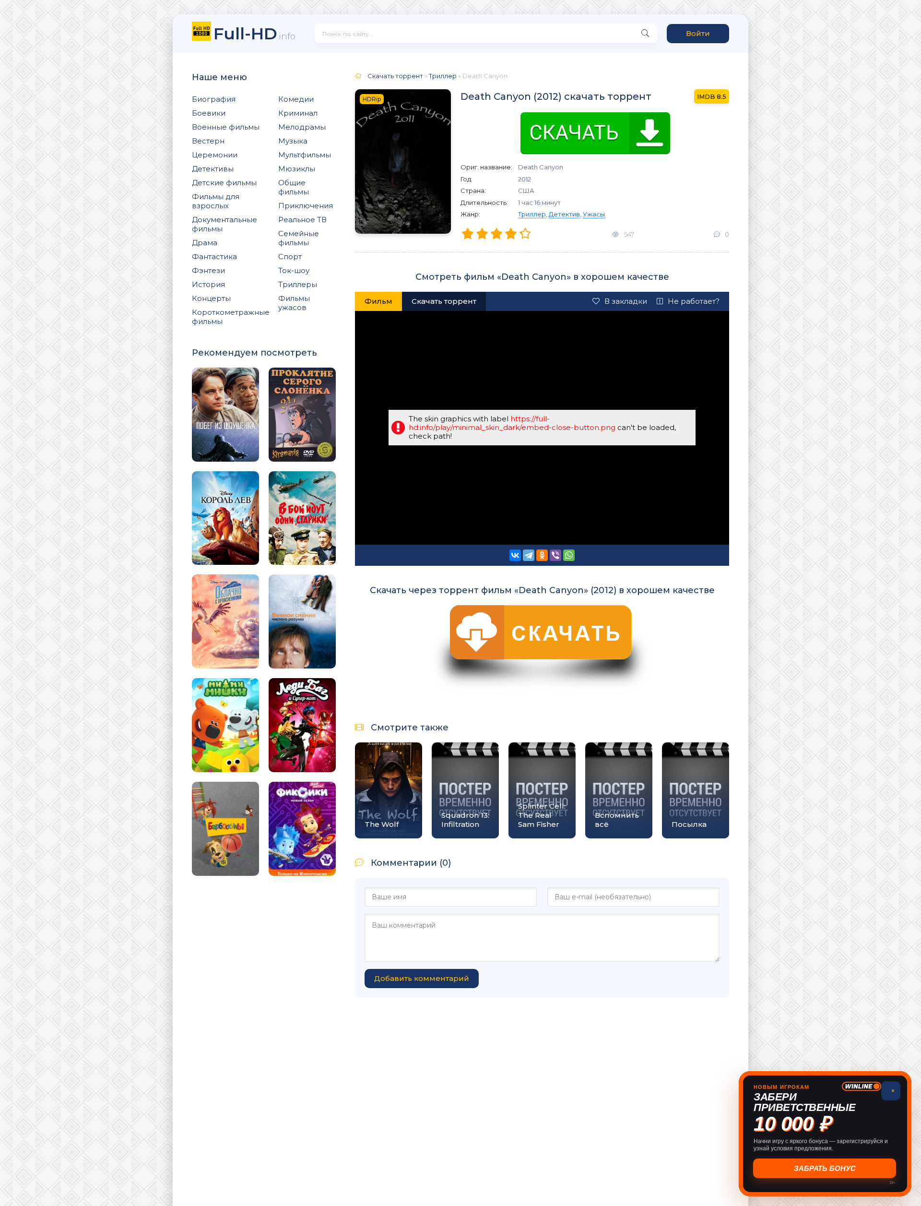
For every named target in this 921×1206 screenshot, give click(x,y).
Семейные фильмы (298, 238)
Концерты (211, 298)
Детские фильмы (224, 182)
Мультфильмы (304, 154)
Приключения (305, 205)
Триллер (532, 214)
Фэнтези (208, 270)
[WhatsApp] (569, 555)
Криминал (298, 113)
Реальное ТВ (302, 219)
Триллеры (297, 284)
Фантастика (214, 256)
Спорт (290, 256)
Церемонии (214, 154)
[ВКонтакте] (515, 555)
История (208, 284)
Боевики (208, 113)
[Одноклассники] (542, 555)
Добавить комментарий (421, 978)
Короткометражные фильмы (231, 317)
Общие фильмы (293, 187)
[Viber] (555, 555)
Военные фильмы (226, 126)
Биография (214, 99)
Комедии (296, 99)
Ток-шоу (293, 270)
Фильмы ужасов (294, 303)
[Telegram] (528, 555)
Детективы (213, 168)
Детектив (564, 214)
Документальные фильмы (224, 224)
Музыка (292, 140)
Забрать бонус (825, 1168)
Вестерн (208, 140)
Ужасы (594, 214)
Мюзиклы (296, 168)
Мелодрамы (302, 126)
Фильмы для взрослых (215, 201)
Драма (204, 242)
